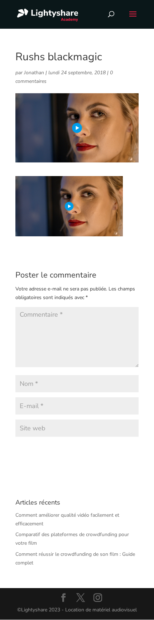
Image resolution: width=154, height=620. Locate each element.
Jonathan (34, 72)
